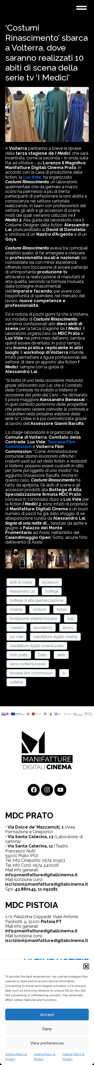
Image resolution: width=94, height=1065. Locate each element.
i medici (16, 628)
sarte (61, 655)
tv (64, 673)
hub (70, 618)
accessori (50, 582)
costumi (39, 609)
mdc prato (19, 655)
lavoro (68, 628)
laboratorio (43, 628)
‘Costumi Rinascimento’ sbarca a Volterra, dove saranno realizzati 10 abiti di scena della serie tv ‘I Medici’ (46, 52)
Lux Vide (32, 177)
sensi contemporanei (27, 664)
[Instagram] (47, 790)
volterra (16, 682)
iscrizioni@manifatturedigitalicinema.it (46, 884)
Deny (47, 1029)
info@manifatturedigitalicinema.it (41, 874)
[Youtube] (60, 790)
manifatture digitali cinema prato (37, 646)
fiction (62, 609)
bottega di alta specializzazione (36, 600)
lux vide (16, 637)
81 (55, 889)
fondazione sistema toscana (33, 618)
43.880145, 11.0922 (34, 889)
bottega (51, 591)
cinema (16, 609)
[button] (86, 966)
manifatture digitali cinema (55, 637)
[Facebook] (34, 790)
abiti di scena (21, 582)
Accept (47, 1014)
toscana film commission (31, 673)
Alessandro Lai (22, 591)
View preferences (47, 1043)
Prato (42, 655)
